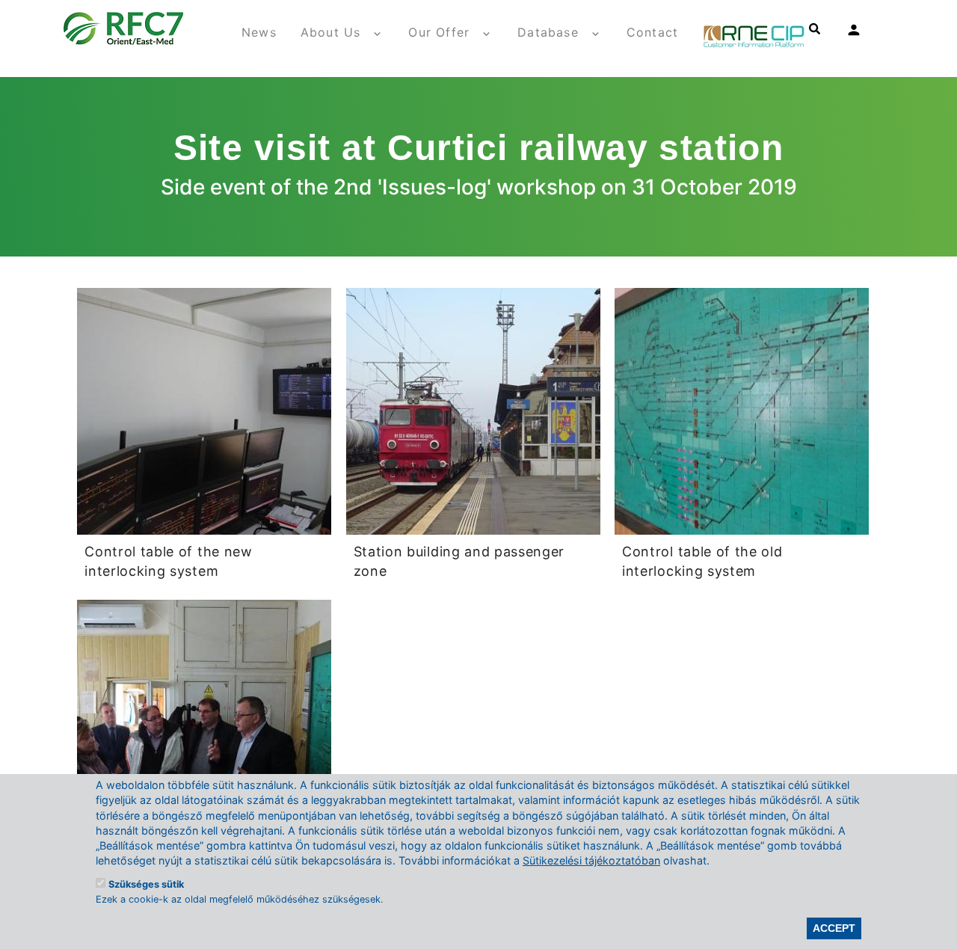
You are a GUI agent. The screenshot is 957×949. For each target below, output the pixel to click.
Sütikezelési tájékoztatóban (591, 860)
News (259, 32)
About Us (331, 32)
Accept (834, 928)
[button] (204, 410)
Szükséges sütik (146, 885)
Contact (652, 32)
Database (548, 32)
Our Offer (439, 32)
